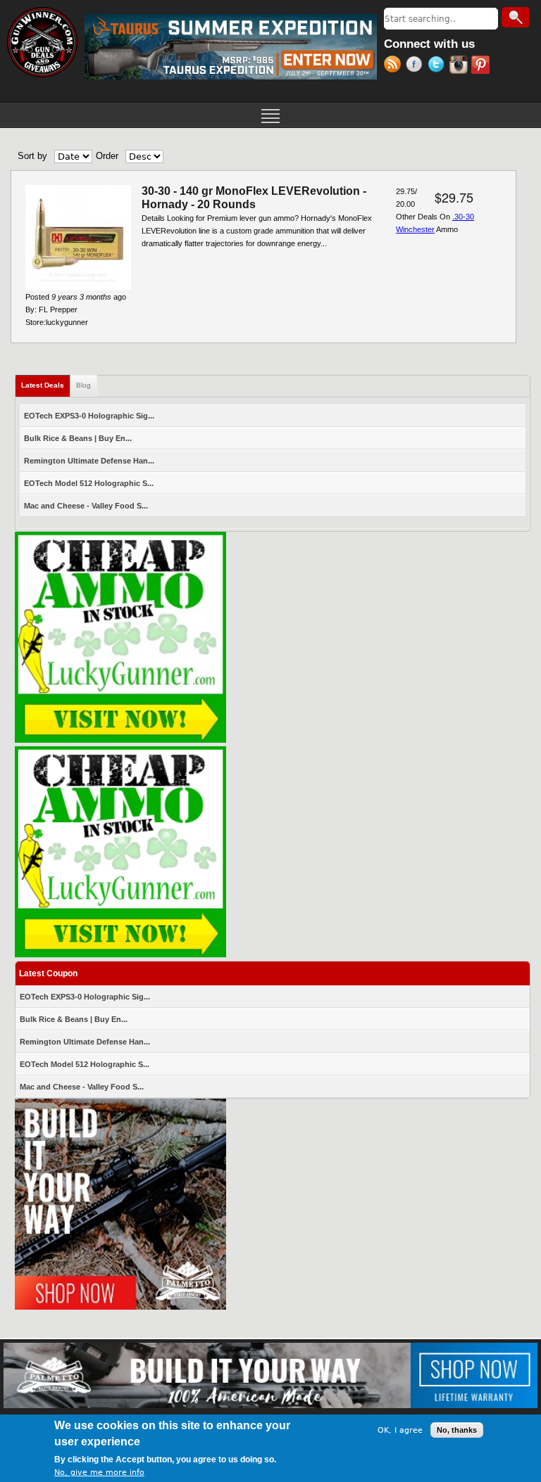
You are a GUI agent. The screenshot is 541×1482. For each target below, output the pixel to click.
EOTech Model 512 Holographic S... (89, 483)
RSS (395, 66)
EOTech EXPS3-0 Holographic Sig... (89, 415)
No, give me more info (99, 1472)
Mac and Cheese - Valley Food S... (86, 506)
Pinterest (482, 66)
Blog (83, 385)
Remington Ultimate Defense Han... (89, 460)
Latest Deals (45, 385)
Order (107, 156)
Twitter (438, 66)
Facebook (417, 66)
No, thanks (457, 1430)
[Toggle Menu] (270, 114)
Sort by (32, 156)
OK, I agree (400, 1430)
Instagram (460, 66)
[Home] (42, 42)
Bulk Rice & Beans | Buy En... (78, 438)
